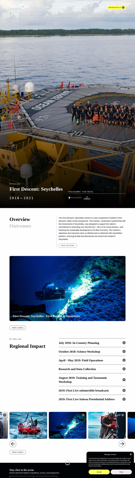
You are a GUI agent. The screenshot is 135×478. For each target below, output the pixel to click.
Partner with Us (115, 7)
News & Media (99, 7)
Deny (121, 472)
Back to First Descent (28, 14)
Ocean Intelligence (81, 7)
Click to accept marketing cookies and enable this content (67, 288)
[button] (131, 454)
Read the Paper (67, 245)
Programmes (62, 7)
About (48, 7)
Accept (99, 472)
